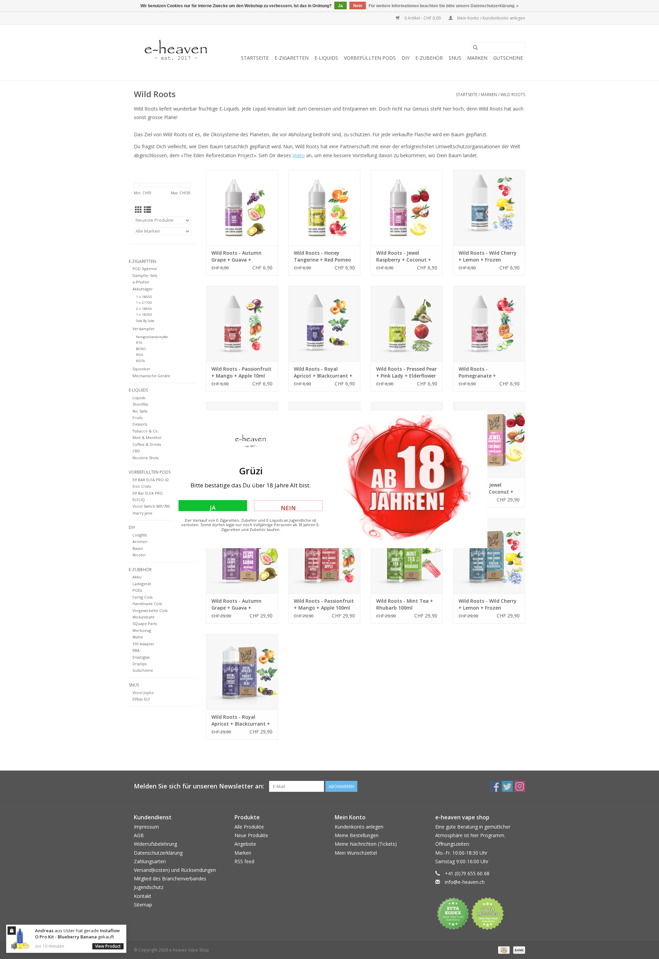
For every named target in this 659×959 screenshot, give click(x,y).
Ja (213, 507)
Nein (288, 507)
